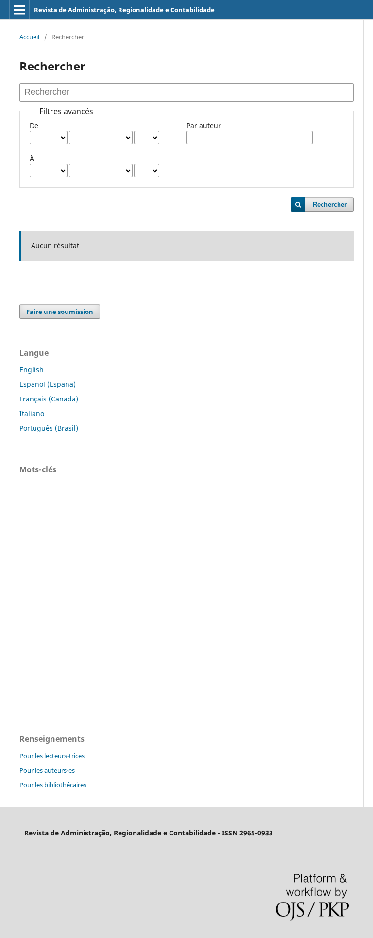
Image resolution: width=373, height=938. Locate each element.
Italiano (31, 413)
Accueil (29, 37)
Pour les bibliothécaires (52, 785)
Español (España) (47, 384)
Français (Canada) (48, 398)
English (31, 369)
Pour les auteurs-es (47, 770)
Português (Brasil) (48, 428)
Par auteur (203, 125)
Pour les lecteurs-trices (52, 755)
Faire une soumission (59, 311)
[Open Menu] (19, 9)
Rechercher (330, 204)
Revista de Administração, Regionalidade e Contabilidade (124, 9)
